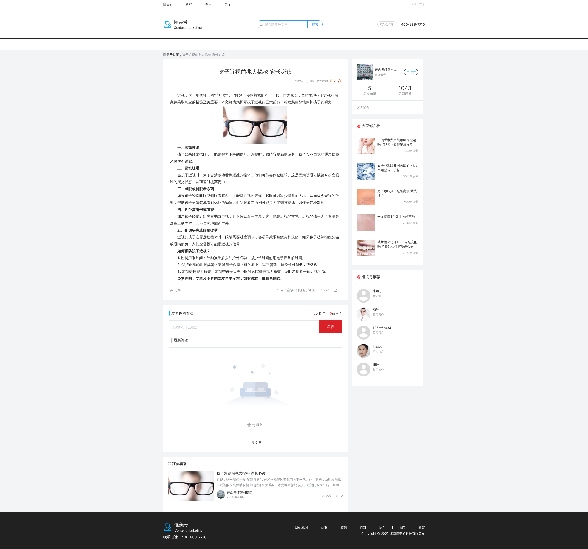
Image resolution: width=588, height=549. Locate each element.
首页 (324, 527)
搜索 (315, 24)
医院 (402, 527)
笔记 (228, 4)
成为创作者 (387, 24)
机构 (189, 4)
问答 (421, 527)
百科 (363, 527)
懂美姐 (168, 4)
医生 (208, 4)
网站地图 (301, 527)
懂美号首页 (171, 55)
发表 (330, 326)
